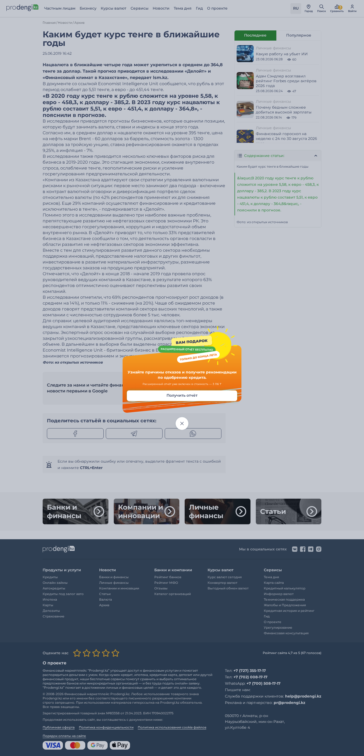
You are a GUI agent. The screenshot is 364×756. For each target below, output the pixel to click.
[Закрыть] (182, 423)
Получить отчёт (182, 395)
